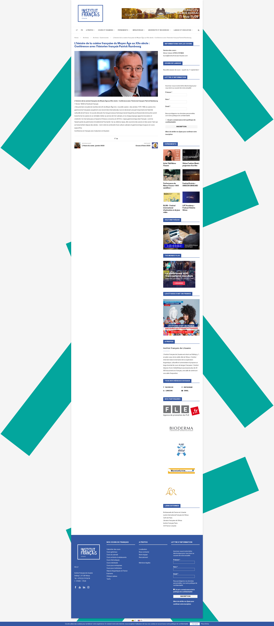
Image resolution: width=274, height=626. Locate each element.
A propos (89, 30)
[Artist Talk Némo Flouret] (171, 155)
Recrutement (143, 557)
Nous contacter (144, 552)
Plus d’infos (205, 624)
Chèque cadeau (112, 576)
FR (75, 567)
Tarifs (109, 579)
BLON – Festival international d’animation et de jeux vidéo (171, 209)
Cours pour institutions (114, 568)
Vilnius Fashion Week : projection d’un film (190, 165)
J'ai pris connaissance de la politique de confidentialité (180, 121)
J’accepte (194, 624)
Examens (110, 573)
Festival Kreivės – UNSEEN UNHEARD (190, 185)
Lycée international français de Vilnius (176, 515)
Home (76, 37)
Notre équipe (143, 555)
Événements (123, 30)
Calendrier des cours (113, 549)
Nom (167, 99)
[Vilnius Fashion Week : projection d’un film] (191, 155)
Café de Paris (167, 518)
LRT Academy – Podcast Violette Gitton (188, 208)
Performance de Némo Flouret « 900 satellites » (171, 186)
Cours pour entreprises (114, 565)
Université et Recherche (158, 30)
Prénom (168, 92)
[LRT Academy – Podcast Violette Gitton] (191, 197)
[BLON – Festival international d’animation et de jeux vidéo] (171, 197)
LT (78, 567)
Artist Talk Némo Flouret (169, 165)
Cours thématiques (113, 560)
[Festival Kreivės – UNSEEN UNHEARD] (191, 175)
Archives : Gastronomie (101, 37)
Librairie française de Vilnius (172, 520)
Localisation (143, 549)
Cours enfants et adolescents (117, 557)
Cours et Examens (105, 30)
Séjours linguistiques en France (117, 571)
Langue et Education (182, 30)
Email (167, 106)
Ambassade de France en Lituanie (174, 512)
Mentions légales (144, 563)
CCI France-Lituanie (169, 526)
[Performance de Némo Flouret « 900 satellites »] (171, 175)
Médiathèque (138, 30)
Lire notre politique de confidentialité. (177, 115)
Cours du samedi (112, 555)
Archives (86, 37)
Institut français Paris (170, 523)
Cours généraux (112, 552)
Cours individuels (112, 563)
